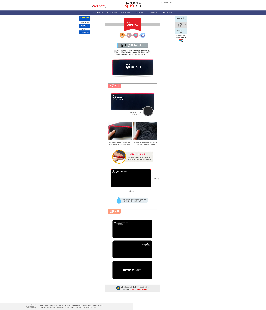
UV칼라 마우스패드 (98, 12)
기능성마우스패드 (167, 12)
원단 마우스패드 (125, 12)
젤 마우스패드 (153, 12)
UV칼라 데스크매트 (112, 12)
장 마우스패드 (139, 12)
